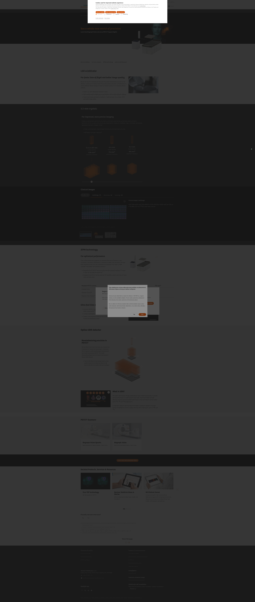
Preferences (108, 14)
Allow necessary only (110, 12)
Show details (107, 18)
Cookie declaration (99, 18)
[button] (252, 150)
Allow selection (120, 12)
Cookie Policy (142, 5)
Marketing (125, 14)
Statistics (117, 14)
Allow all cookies (100, 12)
